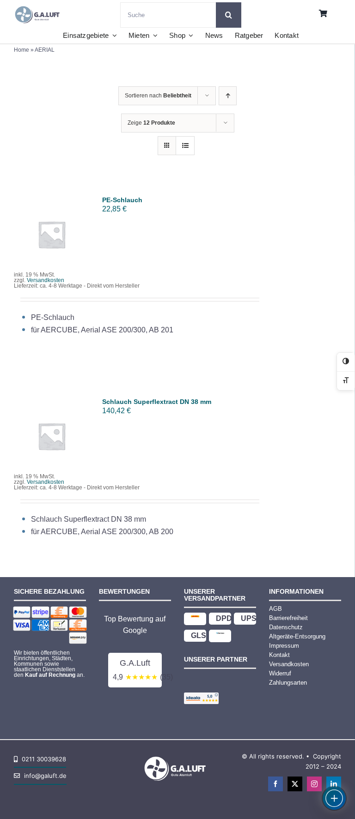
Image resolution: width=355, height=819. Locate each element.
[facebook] (275, 784)
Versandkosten (45, 280)
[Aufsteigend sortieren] (228, 95)
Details (51, 244)
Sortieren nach (158, 95)
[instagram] (314, 784)
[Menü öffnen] (334, 798)
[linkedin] (333, 784)
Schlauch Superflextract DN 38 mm (156, 401)
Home (21, 50)
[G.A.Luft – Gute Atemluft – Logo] (39, 6)
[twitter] (295, 784)
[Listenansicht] (185, 146)
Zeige (151, 123)
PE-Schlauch (122, 200)
